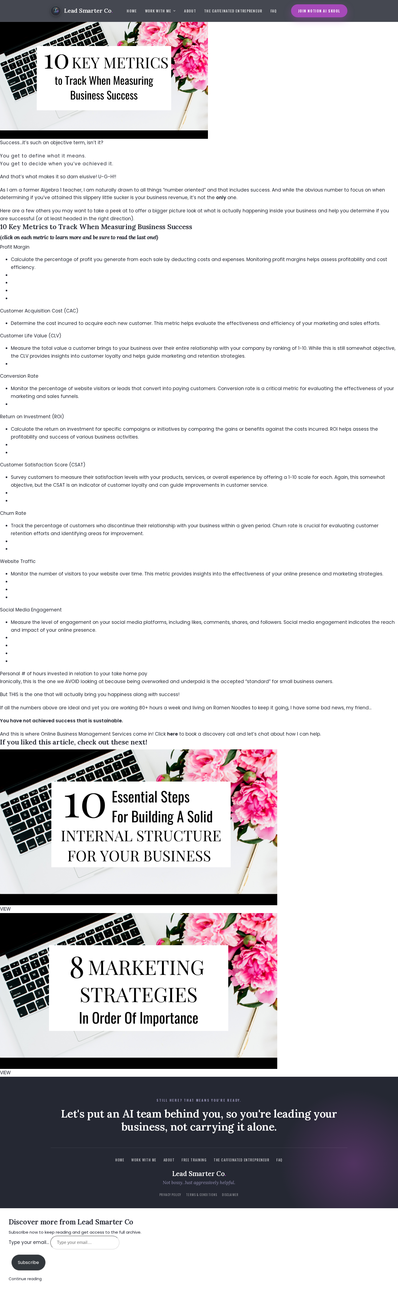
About (190, 11)
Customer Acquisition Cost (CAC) (39, 311)
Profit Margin (15, 247)
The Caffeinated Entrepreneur (233, 11)
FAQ (273, 11)
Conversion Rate (19, 376)
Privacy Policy (170, 1195)
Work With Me (158, 11)
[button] (199, 247)
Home (132, 11)
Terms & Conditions (201, 1195)
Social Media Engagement (31, 610)
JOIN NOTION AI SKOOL (319, 11)
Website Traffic (18, 561)
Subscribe (28, 1262)
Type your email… (29, 1242)
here (172, 734)
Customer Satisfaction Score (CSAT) (42, 465)
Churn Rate (13, 513)
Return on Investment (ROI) (32, 416)
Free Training (194, 1159)
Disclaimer (230, 1195)
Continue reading (25, 1279)
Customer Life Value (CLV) (30, 335)
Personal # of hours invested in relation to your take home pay (73, 673)
